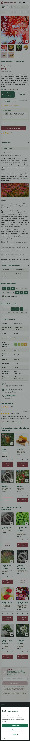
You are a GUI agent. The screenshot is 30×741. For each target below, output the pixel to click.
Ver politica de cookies (9, 738)
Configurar (15, 734)
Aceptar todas (15, 725)
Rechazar (15, 730)
